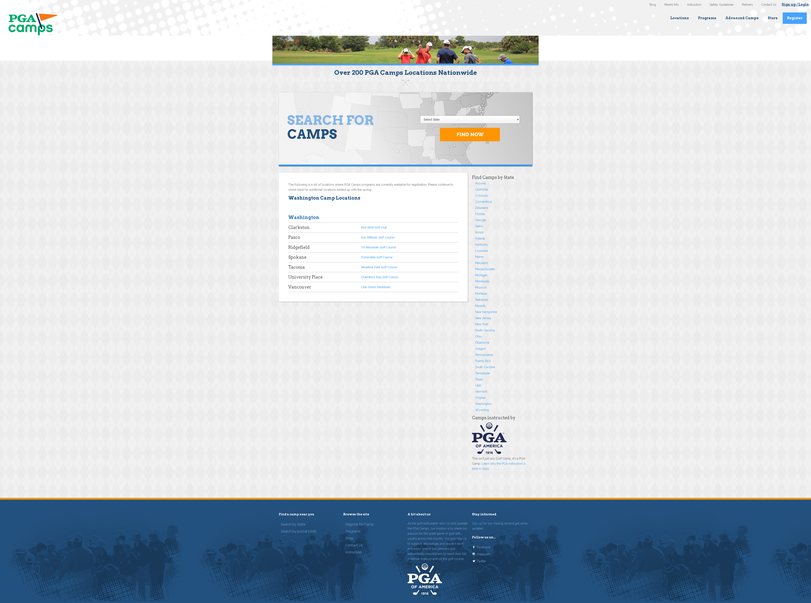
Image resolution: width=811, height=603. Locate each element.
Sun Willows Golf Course (378, 237)
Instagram (483, 554)
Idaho (479, 226)
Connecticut (483, 201)
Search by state (293, 524)
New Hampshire (486, 312)
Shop (349, 538)
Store (773, 18)
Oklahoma (482, 342)
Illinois (479, 232)
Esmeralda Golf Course (377, 257)
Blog (652, 4)
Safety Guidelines (721, 4)
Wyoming (482, 410)
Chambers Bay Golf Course (379, 277)
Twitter (481, 561)
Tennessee (482, 373)
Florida (480, 214)
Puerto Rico (483, 361)
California (481, 189)
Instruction (694, 4)
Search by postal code (298, 531)
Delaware (481, 208)
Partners (747, 4)
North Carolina (485, 330)
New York (481, 324)
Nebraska (481, 299)
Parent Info (671, 4)
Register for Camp (359, 524)
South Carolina (485, 367)
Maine (479, 257)
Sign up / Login (795, 5)
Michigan (481, 275)
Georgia (480, 220)
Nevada (480, 306)
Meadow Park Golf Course (379, 267)
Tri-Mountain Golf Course (378, 247)
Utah (478, 385)
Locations (679, 18)
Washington (483, 404)
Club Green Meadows (376, 287)
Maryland (481, 263)
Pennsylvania (484, 355)
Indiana (480, 238)
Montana (481, 293)
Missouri (481, 287)
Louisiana (481, 250)
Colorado (481, 195)
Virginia (480, 397)
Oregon (480, 348)
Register (795, 18)
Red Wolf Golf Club (374, 227)
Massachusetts (485, 269)
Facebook (483, 547)
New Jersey (483, 318)
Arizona (480, 183)
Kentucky (481, 244)
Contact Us (768, 4)
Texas (479, 379)
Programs (707, 18)
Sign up (477, 523)
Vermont (481, 391)
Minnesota (482, 281)
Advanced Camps (741, 18)
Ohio (478, 336)
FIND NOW (470, 134)
